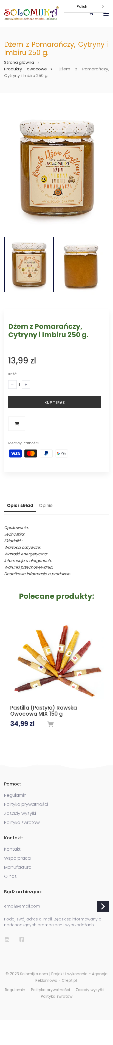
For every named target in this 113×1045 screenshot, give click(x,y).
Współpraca (17, 857)
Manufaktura (18, 866)
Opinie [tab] (46, 505)
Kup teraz (54, 402)
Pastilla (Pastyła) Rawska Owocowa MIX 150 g (43, 711)
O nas (10, 875)
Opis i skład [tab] (20, 505)
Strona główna (19, 62)
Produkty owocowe (25, 69)
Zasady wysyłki (20, 812)
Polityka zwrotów (22, 821)
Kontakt (12, 848)
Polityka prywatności (26, 803)
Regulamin (15, 794)
